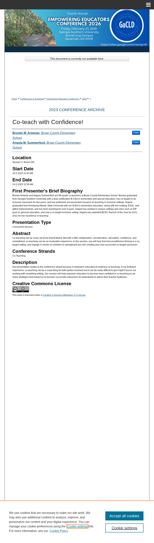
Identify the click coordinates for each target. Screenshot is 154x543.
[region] (77, 522)
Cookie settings (77, 526)
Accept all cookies (124, 516)
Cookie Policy (59, 530)
